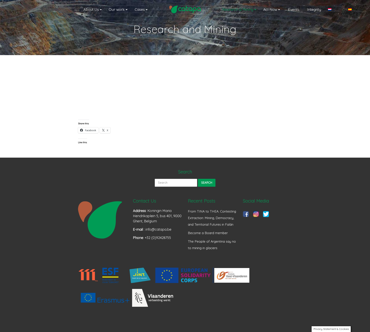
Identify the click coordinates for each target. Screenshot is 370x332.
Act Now (270, 9)
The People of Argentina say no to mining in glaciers (212, 244)
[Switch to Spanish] (355, 9)
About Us (91, 9)
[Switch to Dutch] (334, 9)
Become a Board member (208, 233)
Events (293, 9)
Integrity (314, 9)
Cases (140, 9)
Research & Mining (237, 9)
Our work (116, 9)
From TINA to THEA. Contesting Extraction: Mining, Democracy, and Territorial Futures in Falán (212, 217)
